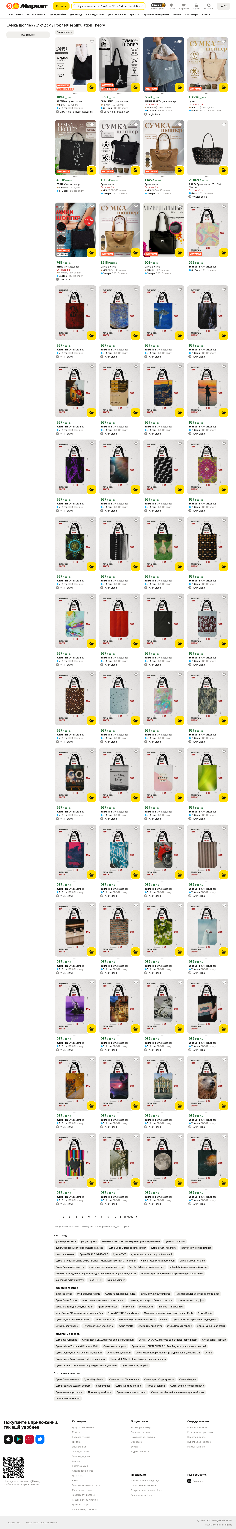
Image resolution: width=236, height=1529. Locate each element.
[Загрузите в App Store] (8, 1443)
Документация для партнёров (146, 1490)
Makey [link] (192, 184)
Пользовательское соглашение (41, 1522)
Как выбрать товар (140, 1427)
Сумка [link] (192, 101)
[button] (64, 32)
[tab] (15, 15)
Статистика (14, 1522)
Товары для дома (81, 1456)
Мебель (76, 1432)
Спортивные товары (82, 1490)
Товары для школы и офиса (86, 1485)
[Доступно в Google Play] (18, 1443)
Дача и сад (77, 1475)
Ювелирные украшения (84, 1509)
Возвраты (136, 1446)
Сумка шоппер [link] (70, 101)
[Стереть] (141, 6)
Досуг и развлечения (83, 1427)
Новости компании (197, 1427)
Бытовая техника (81, 1437)
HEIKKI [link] (60, 267)
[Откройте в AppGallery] (29, 1443)
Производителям (196, 1437)
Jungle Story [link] (152, 101)
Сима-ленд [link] (107, 101)
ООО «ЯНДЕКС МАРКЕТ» (219, 1520)
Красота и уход (80, 1466)
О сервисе (136, 1442)
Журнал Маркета (140, 1451)
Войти (223, 6)
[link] (66, 1241)
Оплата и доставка (140, 1432)
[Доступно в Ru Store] (39, 1443)
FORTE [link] (60, 184)
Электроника (79, 1446)
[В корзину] (91, 87)
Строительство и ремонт (85, 1499)
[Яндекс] (228, 1524)
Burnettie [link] (195, 267)
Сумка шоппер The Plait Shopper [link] (205, 185)
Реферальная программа (200, 1432)
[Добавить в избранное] (92, 41)
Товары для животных (83, 1495)
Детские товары (80, 1504)
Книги (75, 1480)
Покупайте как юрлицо (143, 1437)
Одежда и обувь (80, 1451)
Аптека (76, 1461)
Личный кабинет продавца (145, 1480)
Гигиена (76, 1442)
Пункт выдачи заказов (199, 1442)
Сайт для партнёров (141, 1495)
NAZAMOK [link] (62, 101)
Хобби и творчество (82, 1471)
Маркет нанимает (196, 1446)
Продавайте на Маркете (143, 1485)
